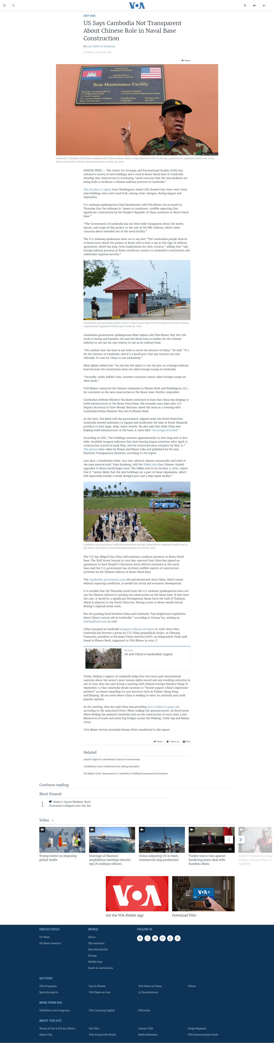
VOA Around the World (102, 1034)
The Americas (96, 943)
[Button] (185, 60)
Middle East (95, 961)
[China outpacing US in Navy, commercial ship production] (162, 840)
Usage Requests (197, 1028)
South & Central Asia (100, 968)
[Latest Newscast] (264, 5)
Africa (91, 937)
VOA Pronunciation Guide (203, 1034)
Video (44, 820)
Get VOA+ (94, 1028)
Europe (92, 955)
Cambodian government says (107, 579)
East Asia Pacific (98, 949)
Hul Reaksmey (107, 46)
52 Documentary (148, 992)
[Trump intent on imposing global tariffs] (62, 840)
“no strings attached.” (165, 430)
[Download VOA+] (203, 893)
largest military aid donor (138, 629)
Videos (192, 986)
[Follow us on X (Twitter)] (147, 938)
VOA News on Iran (99, 992)
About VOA (45, 1034)
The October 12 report (97, 189)
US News (44, 937)
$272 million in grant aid (163, 706)
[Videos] (254, 5)
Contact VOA (145, 1028)
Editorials (144, 1010)
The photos (91, 449)
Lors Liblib (93, 46)
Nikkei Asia (150, 464)
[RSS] (170, 938)
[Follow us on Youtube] (155, 938)
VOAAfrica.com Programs (54, 1010)
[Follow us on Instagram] (163, 938)
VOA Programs (48, 986)
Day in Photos (97, 986)
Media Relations (148, 1034)
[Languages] (245, 5)
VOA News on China (150, 986)
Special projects (48, 992)
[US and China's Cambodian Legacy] (103, 658)
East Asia (89, 16)
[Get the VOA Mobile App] (137, 893)
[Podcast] (178, 938)
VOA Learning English (102, 1010)
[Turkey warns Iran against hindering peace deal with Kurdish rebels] (212, 840)
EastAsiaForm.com (95, 621)
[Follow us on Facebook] (140, 938)
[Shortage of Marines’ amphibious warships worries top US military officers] (112, 840)
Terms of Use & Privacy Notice (57, 1028)
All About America (50, 943)
